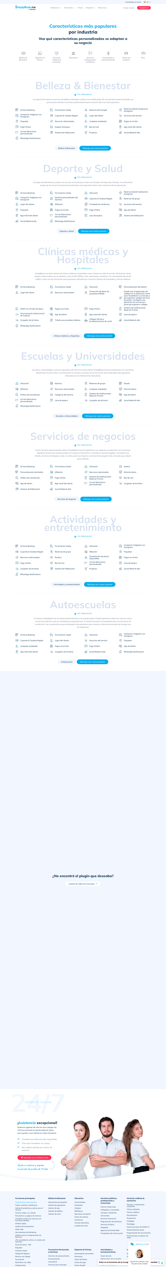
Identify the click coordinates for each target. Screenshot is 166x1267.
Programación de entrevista (111, 1221)
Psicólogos (131, 1224)
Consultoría (52, 1262)
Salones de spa (54, 1208)
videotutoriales (40, 1139)
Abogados (104, 1227)
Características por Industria (26, 1202)
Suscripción (19, 1259)
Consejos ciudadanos (109, 1213)
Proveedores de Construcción (112, 1233)
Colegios (78, 1208)
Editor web (19, 1229)
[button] (56, 7)
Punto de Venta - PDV (23, 1245)
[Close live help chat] (148, 1244)
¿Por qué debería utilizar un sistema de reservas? (30, 1241)
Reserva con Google (22, 1256)
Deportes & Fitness (83, 1249)
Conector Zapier (21, 1250)
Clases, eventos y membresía (26, 1205)
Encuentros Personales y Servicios (58, 1250)
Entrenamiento (54, 1259)
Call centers (105, 1216)
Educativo (79, 1198)
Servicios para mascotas (57, 1265)
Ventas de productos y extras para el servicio (29, 1209)
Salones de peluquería (56, 1205)
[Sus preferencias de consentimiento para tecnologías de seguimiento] (162, 1263)
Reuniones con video (23, 1262)
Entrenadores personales (84, 1253)
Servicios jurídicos (107, 1224)
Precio (80, 7)
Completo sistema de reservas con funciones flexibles (28, 1220)
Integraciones (20, 1265)
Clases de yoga (80, 1262)
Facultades (79, 1205)
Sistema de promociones (24, 1226)
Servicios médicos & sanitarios (135, 1199)
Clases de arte (106, 1256)
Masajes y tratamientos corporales (135, 1205)
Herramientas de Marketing (25, 1232)
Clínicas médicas (133, 1212)
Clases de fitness (81, 1259)
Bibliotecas (79, 1211)
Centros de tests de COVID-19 (138, 1227)
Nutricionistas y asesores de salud (137, 1237)
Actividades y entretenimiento (108, 1250)
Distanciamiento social (135, 1230)
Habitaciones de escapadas (111, 1259)
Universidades (80, 1202)
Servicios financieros (108, 1218)
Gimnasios (78, 1256)
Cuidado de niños (81, 1226)
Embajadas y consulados (110, 1210)
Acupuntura (131, 1218)
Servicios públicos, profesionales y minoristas (109, 1200)
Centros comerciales (108, 1207)
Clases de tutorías (81, 1217)
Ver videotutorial (84, 94)
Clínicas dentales (133, 1209)
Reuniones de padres (83, 1214)
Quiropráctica (132, 1215)
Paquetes (18, 1248)
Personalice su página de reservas (28, 1216)
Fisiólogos (130, 1221)
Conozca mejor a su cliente (25, 1213)
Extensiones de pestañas (57, 1202)
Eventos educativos (82, 1223)
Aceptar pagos (20, 1223)
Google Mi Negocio (22, 1253)
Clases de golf (80, 1265)
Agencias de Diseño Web (110, 1230)
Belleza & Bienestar (57, 1198)
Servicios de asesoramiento (58, 1256)
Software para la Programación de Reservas (28, 1236)
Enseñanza (79, 1220)
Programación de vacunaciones (139, 1233)
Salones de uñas (54, 1214)
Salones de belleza (55, 1211)
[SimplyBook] (25, 7)
